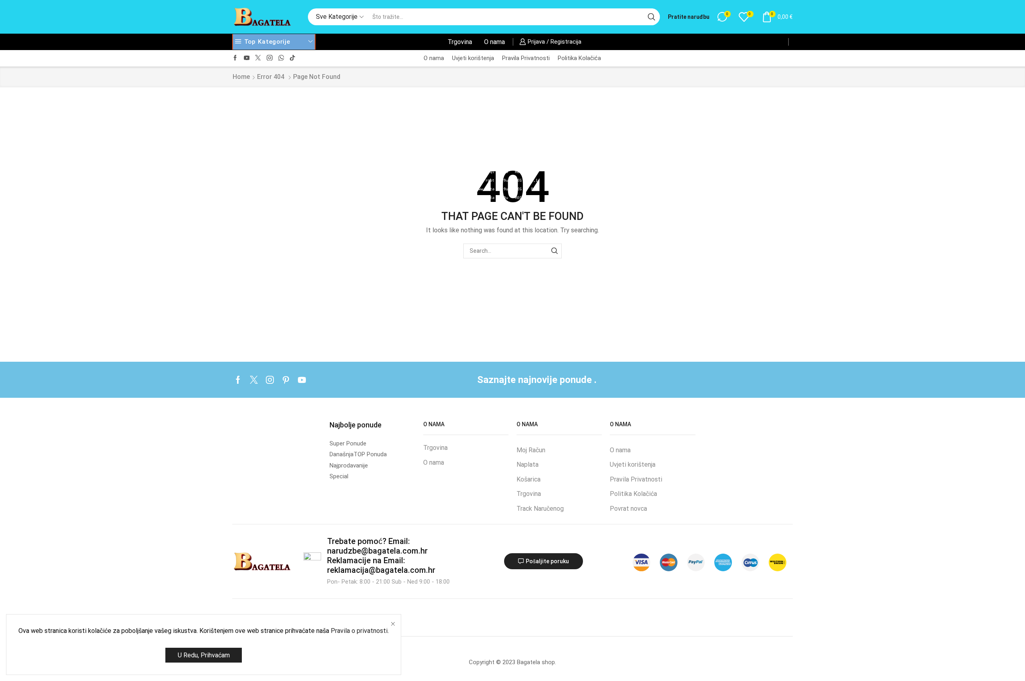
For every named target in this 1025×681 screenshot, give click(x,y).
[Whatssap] (281, 58)
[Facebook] (235, 58)
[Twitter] (258, 58)
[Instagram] (270, 58)
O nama (494, 42)
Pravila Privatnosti (526, 58)
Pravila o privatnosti (359, 631)
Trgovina (460, 42)
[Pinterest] (286, 380)
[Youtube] (247, 58)
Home (241, 77)
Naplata (528, 464)
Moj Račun (531, 450)
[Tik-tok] (292, 58)
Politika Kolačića (579, 58)
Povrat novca (628, 508)
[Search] (554, 251)
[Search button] (651, 16)
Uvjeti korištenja (473, 58)
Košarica (529, 479)
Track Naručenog (540, 508)
